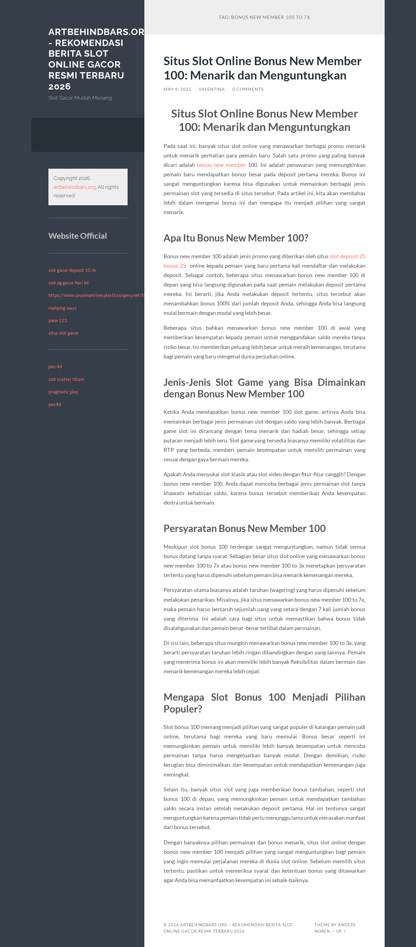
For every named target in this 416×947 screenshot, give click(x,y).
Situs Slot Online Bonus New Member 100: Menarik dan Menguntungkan (263, 67)
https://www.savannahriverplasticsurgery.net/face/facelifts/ (109, 295)
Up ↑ (341, 931)
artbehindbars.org (75, 187)
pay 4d (55, 366)
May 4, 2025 (177, 89)
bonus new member (221, 164)
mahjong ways (62, 308)
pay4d (54, 404)
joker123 (57, 320)
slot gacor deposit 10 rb (72, 270)
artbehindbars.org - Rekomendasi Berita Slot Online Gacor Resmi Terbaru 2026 (100, 59)
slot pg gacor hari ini (68, 282)
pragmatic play (63, 391)
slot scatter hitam (66, 379)
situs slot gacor (63, 333)
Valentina (212, 89)
